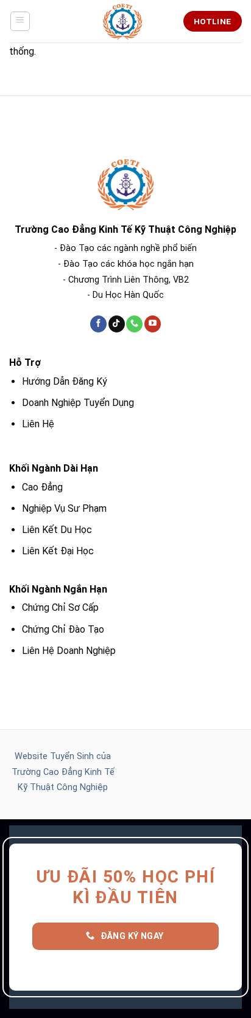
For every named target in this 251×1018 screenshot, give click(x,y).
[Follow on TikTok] (116, 323)
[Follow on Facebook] (98, 323)
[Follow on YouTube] (152, 323)
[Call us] (134, 323)
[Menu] (20, 21)
